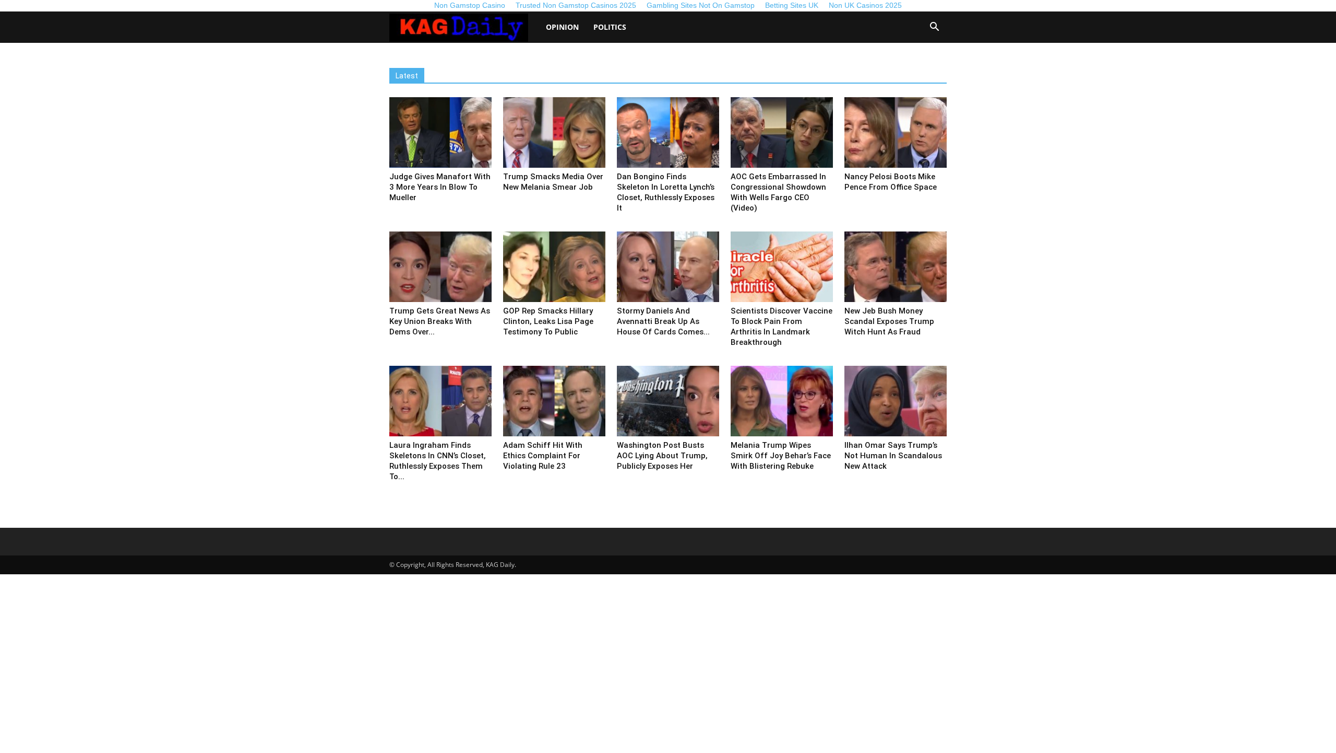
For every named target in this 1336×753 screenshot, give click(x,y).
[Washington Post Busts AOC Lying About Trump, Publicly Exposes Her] (668, 401)
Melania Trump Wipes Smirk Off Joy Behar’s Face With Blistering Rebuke (781, 456)
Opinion (562, 27)
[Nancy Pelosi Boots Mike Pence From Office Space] (895, 132)
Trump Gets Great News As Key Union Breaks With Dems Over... (439, 321)
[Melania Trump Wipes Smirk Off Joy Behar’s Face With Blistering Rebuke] (782, 401)
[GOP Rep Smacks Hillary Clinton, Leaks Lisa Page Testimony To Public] (554, 266)
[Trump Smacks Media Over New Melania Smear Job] (554, 132)
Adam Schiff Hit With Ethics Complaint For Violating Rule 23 (542, 456)
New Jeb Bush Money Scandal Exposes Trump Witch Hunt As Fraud (889, 321)
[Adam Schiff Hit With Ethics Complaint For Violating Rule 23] (554, 401)
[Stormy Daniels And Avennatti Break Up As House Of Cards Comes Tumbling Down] (668, 266)
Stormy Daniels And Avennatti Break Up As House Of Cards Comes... (663, 321)
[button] (934, 28)
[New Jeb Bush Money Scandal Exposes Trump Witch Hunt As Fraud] (895, 266)
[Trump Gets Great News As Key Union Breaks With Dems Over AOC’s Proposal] (440, 266)
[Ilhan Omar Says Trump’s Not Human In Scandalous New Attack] (895, 401)
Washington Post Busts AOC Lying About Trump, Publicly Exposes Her (662, 456)
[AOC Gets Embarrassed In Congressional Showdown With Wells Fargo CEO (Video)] (782, 132)
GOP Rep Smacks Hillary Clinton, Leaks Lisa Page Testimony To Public (548, 321)
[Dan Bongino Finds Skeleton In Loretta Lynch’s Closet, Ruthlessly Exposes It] (668, 132)
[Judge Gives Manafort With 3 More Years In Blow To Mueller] (440, 132)
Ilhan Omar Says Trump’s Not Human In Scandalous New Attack (893, 456)
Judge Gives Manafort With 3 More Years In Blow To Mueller (440, 187)
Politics (609, 27)
